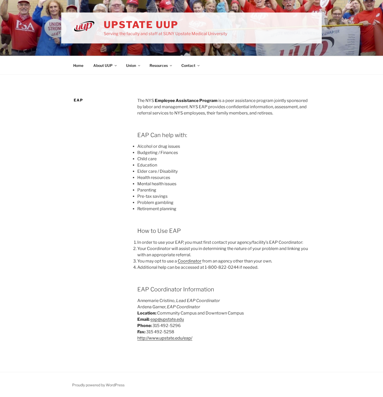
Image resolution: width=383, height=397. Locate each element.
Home (78, 65)
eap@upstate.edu (167, 319)
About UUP (103, 65)
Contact (188, 65)
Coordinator (189, 261)
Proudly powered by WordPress (98, 385)
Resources (159, 65)
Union (131, 65)
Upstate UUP (141, 24)
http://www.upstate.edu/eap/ (164, 338)
